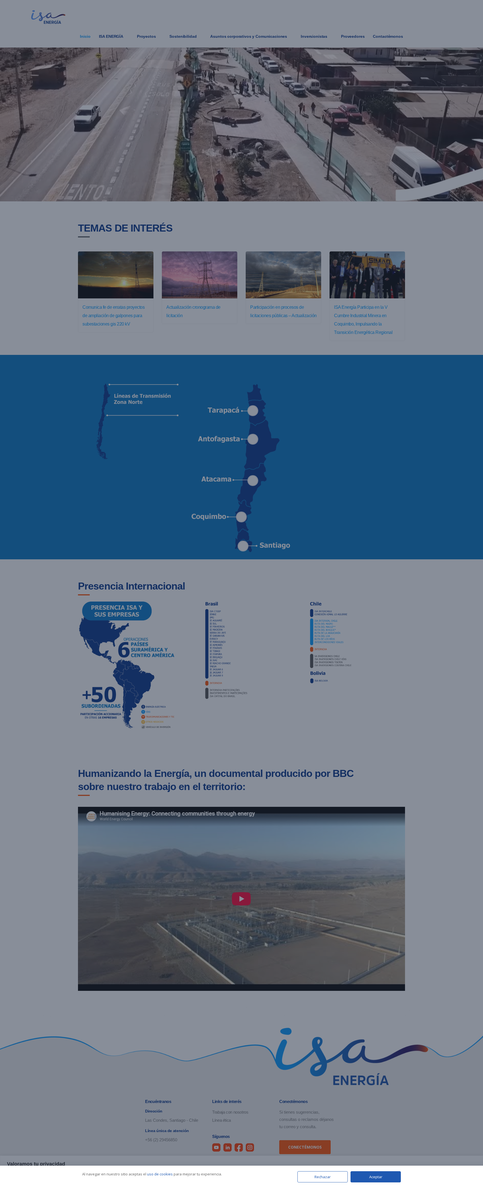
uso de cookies (160, 1174)
